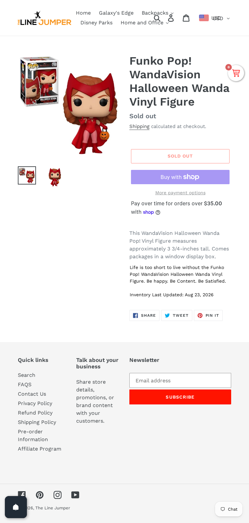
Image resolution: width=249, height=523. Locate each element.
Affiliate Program (39, 449)
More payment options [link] (180, 192)
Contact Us (32, 394)
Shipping (139, 126)
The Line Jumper (52, 507)
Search (26, 375)
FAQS (24, 384)
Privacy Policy (35, 403)
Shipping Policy (37, 422)
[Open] (16, 507)
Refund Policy (35, 413)
